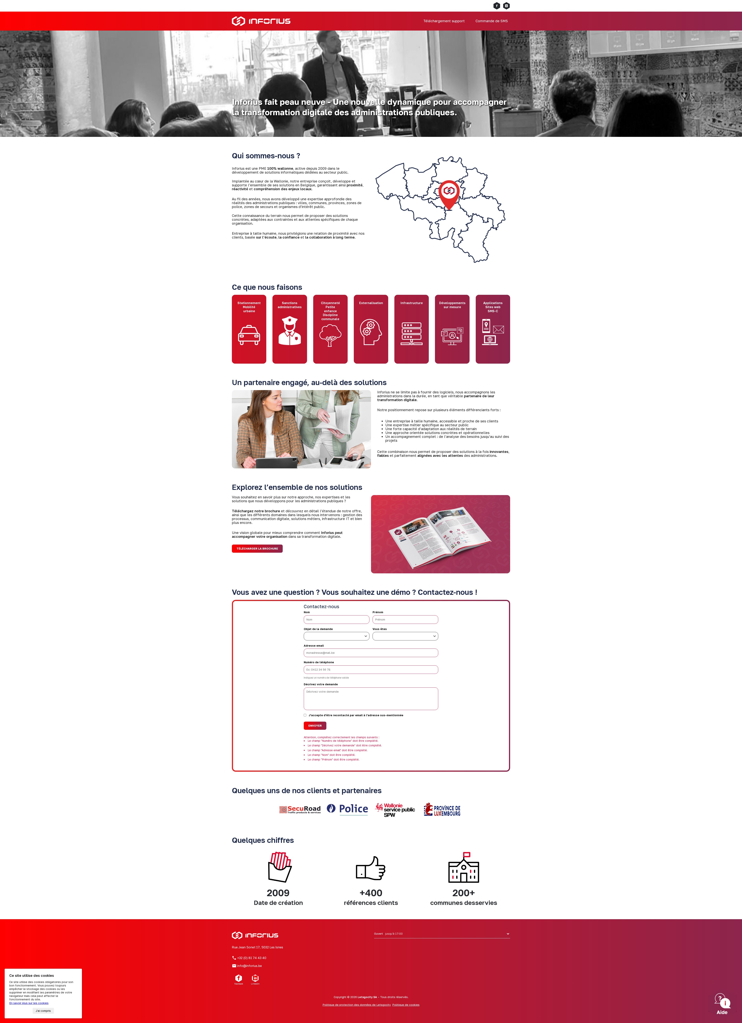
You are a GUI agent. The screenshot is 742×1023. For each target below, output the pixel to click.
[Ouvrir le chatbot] (722, 1003)
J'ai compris (43, 1010)
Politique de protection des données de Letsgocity (356, 1004)
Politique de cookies (406, 1004)
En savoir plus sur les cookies (29, 1003)
